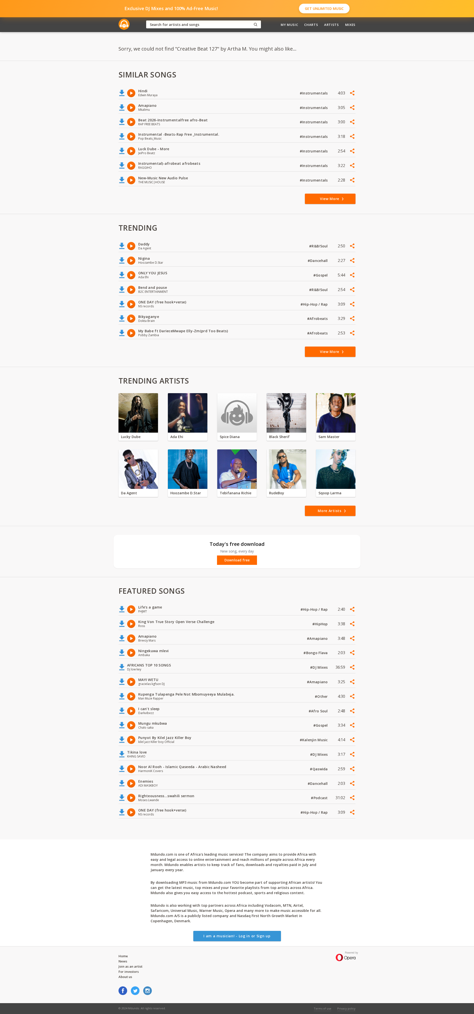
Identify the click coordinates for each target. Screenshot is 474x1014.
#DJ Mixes (319, 667)
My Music (289, 24)
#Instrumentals (314, 93)
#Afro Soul (319, 711)
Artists (331, 24)
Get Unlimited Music (324, 8)
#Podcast (320, 797)
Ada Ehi (176, 436)
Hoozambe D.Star (185, 493)
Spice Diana (230, 436)
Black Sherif (279, 436)
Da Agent (129, 493)
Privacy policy (346, 1008)
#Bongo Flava (316, 652)
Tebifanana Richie (235, 493)
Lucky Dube (130, 436)
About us (125, 977)
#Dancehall (318, 260)
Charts (311, 24)
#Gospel (321, 275)
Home (123, 956)
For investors (128, 971)
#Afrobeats (318, 318)
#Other (322, 696)
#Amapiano (318, 638)
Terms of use (322, 1008)
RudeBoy (276, 493)
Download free (237, 560)
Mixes (350, 24)
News (122, 961)
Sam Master (328, 436)
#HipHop (320, 624)
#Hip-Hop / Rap (314, 304)
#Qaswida (319, 769)
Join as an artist (130, 966)
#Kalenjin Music (314, 739)
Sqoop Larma (329, 493)
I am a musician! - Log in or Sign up (236, 936)
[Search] (255, 24)
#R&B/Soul (319, 246)
